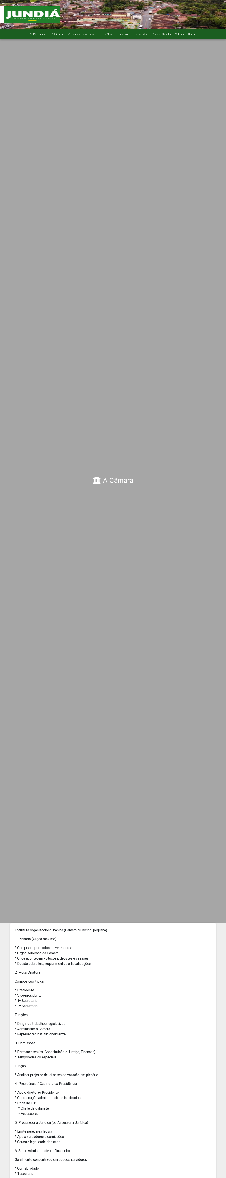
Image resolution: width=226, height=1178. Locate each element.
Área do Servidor (162, 34)
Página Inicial (40, 34)
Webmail (180, 34)
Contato (192, 34)
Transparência (141, 34)
